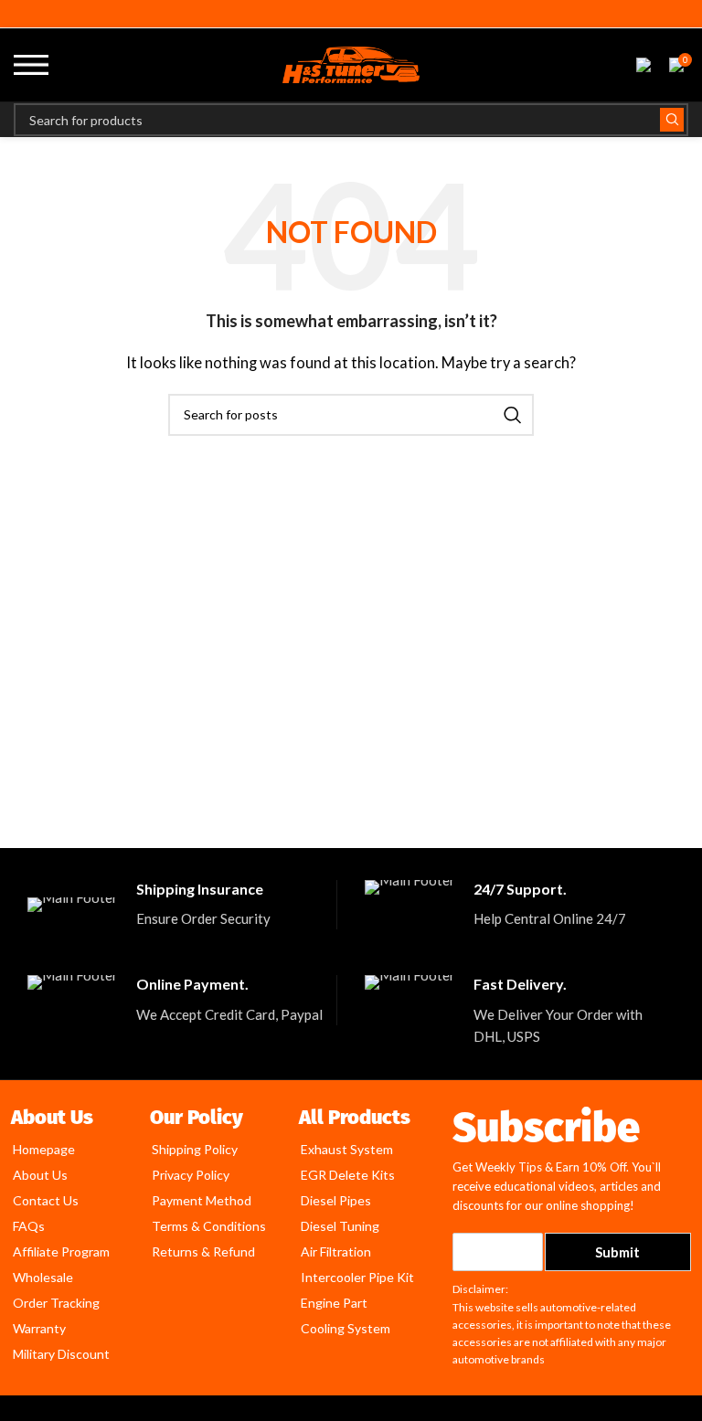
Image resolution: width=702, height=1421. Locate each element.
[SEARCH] (672, 120)
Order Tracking (56, 1302)
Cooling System (345, 1328)
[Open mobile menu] (31, 65)
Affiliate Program (61, 1251)
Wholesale (43, 1277)
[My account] (643, 65)
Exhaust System (347, 1149)
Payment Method (201, 1200)
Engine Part (334, 1302)
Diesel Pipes (336, 1200)
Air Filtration (336, 1251)
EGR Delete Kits (348, 1174)
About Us (40, 1174)
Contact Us (46, 1200)
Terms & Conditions (209, 1226)
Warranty (39, 1328)
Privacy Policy (190, 1174)
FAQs (29, 1226)
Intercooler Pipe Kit (357, 1277)
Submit (617, 1252)
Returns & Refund (203, 1251)
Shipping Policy (195, 1149)
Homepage (44, 1149)
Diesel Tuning (340, 1226)
